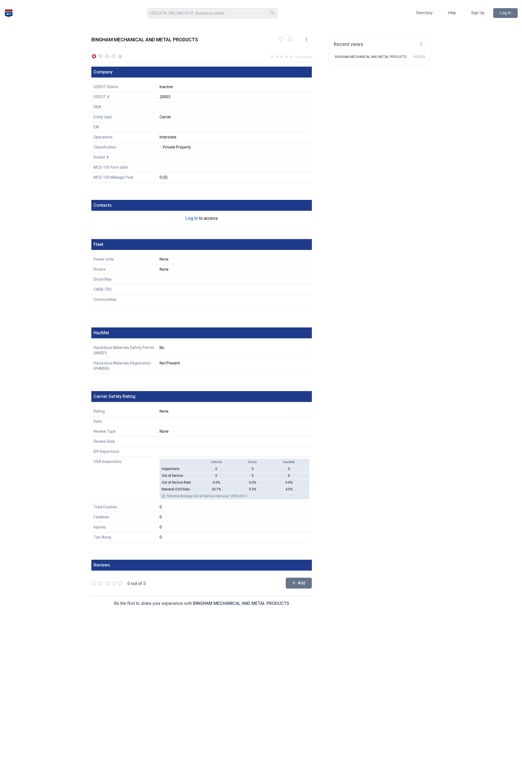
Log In (191, 218)
